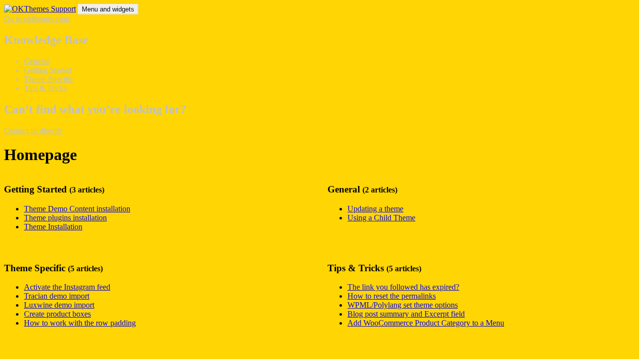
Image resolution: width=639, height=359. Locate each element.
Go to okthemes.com (36, 18)
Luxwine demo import (59, 305)
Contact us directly (33, 130)
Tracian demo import (56, 296)
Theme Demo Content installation (77, 208)
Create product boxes (57, 314)
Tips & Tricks (45, 88)
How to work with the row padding (80, 323)
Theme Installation (53, 226)
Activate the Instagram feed (67, 287)
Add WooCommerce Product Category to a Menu (425, 323)
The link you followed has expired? (403, 287)
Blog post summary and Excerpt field (406, 314)
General (36, 61)
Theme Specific (48, 79)
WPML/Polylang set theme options (402, 305)
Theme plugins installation (65, 217)
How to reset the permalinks (391, 296)
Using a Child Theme (381, 217)
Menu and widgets (108, 9)
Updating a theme (375, 208)
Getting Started (47, 70)
